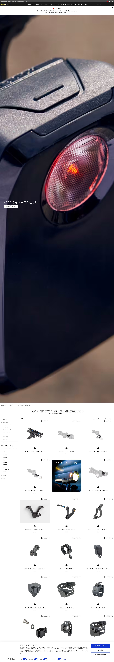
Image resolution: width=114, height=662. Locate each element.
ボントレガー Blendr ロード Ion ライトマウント (35, 490)
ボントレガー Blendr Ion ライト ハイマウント (98, 490)
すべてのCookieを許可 (100, 645)
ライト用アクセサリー (30, 405)
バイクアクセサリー (15, 405)
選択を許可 (100, 650)
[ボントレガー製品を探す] (12, 1)
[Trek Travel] (22, 1)
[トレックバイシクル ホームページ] (4, 1)
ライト (22, 405)
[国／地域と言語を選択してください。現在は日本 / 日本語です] (107, 1)
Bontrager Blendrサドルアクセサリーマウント (34, 529)
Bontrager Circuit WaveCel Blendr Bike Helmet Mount (35, 607)
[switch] (36, 659)
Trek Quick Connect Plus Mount (98, 607)
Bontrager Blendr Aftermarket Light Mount (66, 529)
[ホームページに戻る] (1, 405)
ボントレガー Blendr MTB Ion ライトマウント (98, 451)
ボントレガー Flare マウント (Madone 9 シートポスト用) (98, 568)
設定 (65, 659)
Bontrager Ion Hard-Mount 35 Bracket (66, 568)
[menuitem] (30, 4)
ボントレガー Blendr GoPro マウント (66, 451)
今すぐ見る (7, 206)
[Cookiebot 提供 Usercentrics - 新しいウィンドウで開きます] (11, 659)
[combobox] (104, 4)
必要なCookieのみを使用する (100, 654)
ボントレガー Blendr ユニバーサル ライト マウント (34, 568)
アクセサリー (6, 405)
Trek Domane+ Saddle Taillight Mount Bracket (35, 451)
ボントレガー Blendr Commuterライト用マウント (98, 529)
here (68, 12)
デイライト (14, 206)
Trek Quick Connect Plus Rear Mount (66, 607)
